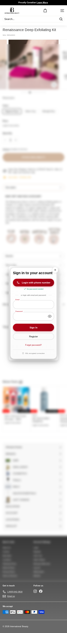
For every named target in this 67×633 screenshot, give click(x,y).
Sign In (33, 327)
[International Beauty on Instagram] (35, 591)
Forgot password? (33, 345)
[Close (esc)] (55, 270)
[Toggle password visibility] (50, 316)
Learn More (42, 2)
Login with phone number (36, 282)
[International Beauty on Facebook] (40, 591)
